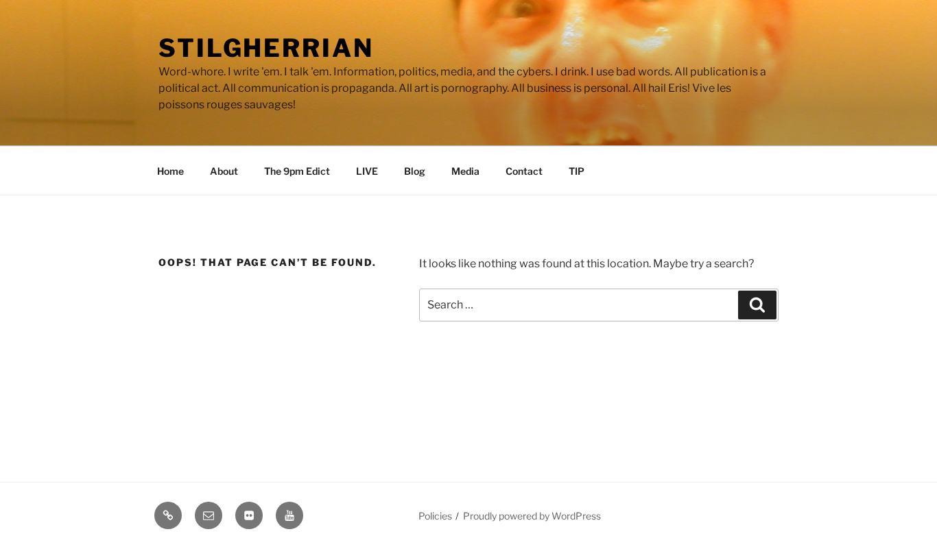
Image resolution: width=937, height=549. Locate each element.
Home (170, 171)
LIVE (367, 171)
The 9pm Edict (297, 171)
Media (465, 171)
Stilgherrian (266, 48)
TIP (576, 171)
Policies (435, 516)
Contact (524, 171)
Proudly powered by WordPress (532, 516)
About (224, 171)
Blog (414, 171)
